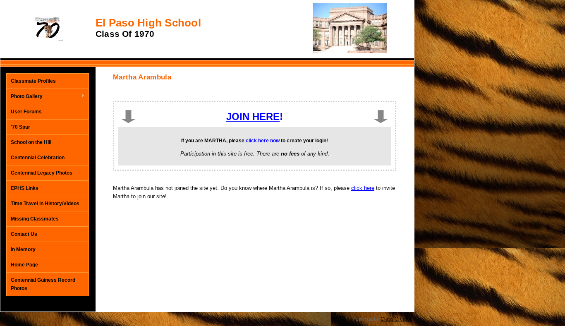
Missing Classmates (35, 219)
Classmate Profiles (33, 81)
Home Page (24, 265)
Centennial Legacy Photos (41, 173)
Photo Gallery (25, 96)
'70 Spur (20, 127)
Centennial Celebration (38, 158)
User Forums (26, 112)
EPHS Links (24, 188)
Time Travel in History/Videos (45, 203)
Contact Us (24, 234)
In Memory (23, 249)
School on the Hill (31, 142)
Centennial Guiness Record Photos (43, 284)
